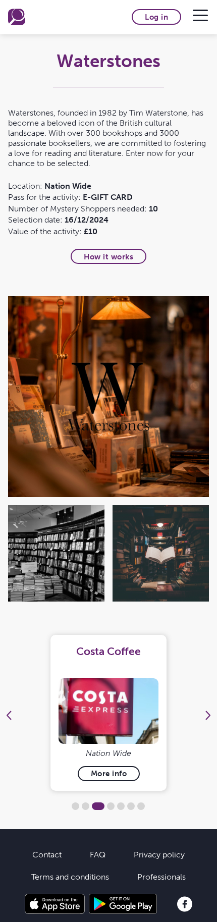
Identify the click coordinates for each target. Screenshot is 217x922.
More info (109, 773)
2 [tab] (85, 806)
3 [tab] (98, 806)
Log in (156, 17)
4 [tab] (111, 806)
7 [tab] (141, 806)
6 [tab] (131, 806)
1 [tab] (75, 806)
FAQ (97, 854)
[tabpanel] (109, 713)
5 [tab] (121, 806)
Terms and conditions (70, 877)
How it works (108, 256)
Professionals (161, 877)
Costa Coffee (108, 651)
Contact (47, 854)
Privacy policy (159, 854)
